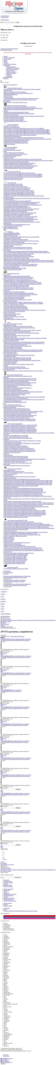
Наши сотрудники (10, 73)
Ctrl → (5, 859)
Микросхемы (7, 274)
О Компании (7, 65)
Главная (5, 56)
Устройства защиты (8, 475)
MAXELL (3, 599)
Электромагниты (8, 551)
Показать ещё (4, 849)
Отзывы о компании (11, 72)
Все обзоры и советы (6, 619)
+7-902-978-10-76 (28, 46)
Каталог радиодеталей (9, 57)
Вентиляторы (7, 101)
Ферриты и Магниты (9, 537)
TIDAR (2, 609)
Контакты (6, 78)
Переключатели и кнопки (10, 325)
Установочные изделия (9, 470)
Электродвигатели (8, 541)
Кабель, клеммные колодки (10, 227)
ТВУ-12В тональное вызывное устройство (14, 581)
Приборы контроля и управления (12, 329)
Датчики (6, 110)
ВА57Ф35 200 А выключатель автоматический (15, 585)
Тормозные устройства (9, 148)
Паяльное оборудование (9, 312)
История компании (11, 66)
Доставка (6, 62)
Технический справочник (10, 64)
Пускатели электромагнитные (11, 340)
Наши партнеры (10, 70)
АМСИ (2, 611)
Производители (7, 59)
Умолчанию (13, 636)
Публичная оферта (8, 77)
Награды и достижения (12, 69)
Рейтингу (22, 636)
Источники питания (9, 197)
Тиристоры (6, 453)
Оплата (5, 61)
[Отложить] (2, 792)
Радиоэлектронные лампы (10, 352)
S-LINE (2, 606)
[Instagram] (4, 918)
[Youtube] (4, 915)
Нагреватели (7, 290)
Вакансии (8, 74)
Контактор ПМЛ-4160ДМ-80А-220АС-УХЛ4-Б (15, 577)
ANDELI (3, 594)
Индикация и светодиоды (10, 156)
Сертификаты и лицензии (12, 68)
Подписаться (18, 877)
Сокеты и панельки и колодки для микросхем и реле (17, 417)
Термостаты (6, 439)
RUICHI (3, 604)
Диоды (5, 151)
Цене (18, 636)
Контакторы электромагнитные (11, 267)
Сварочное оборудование (10, 407)
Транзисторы (7, 464)
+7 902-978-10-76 (5, 16)
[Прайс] (4, 637)
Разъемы (6, 365)
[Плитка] (1, 637)
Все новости (4, 863)
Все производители (5, 616)
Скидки (5, 60)
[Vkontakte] (4, 917)
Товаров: (3, 635)
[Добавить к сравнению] (2, 654)
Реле (5, 403)
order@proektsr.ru (5, 19)
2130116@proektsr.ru (7, 50)
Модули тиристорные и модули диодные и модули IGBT (18, 278)
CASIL (2, 596)
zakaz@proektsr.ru (13, 48)
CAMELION (4, 591)
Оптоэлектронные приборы (10, 301)
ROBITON (3, 601)
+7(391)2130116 (4, 17)
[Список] (2, 637)
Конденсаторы (7, 250)
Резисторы (6, 377)
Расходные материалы (9, 369)
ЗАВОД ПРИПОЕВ (5, 613)
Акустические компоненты (10, 84)
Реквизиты (9, 75)
